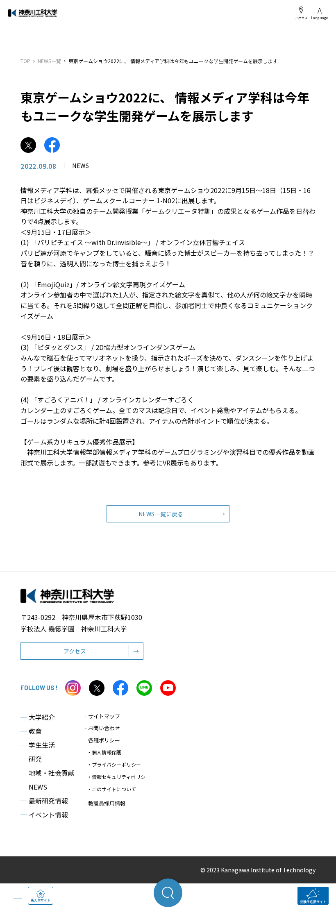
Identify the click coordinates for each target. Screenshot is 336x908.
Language (319, 18)
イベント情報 (44, 814)
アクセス (301, 18)
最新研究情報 (44, 801)
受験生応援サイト (313, 901)
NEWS (33, 787)
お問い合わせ (102, 728)
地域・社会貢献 (47, 773)
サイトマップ (102, 716)
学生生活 (37, 745)
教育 (31, 731)
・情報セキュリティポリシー (118, 776)
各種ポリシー (102, 740)
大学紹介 (37, 717)
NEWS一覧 (49, 60)
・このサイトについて (111, 788)
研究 (31, 759)
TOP (25, 60)
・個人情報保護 (104, 752)
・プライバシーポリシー (114, 764)
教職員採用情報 (105, 803)
